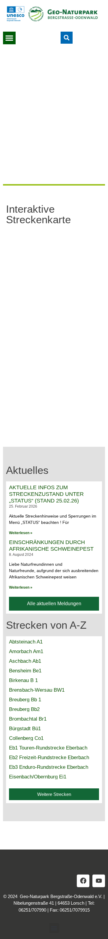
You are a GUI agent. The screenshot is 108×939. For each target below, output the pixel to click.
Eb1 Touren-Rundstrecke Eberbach (48, 748)
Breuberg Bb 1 (25, 700)
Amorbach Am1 (26, 651)
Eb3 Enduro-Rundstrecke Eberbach (48, 767)
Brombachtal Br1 (27, 719)
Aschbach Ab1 (25, 661)
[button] (9, 38)
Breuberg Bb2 (24, 709)
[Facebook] (83, 881)
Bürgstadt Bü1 (25, 728)
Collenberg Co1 (26, 738)
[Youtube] (98, 881)
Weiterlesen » (20, 533)
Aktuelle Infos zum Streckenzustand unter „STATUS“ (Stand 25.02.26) (46, 493)
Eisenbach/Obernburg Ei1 (37, 777)
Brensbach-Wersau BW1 (36, 690)
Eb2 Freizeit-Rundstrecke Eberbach (49, 757)
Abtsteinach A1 (26, 642)
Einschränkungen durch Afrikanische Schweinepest (51, 545)
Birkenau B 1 (23, 680)
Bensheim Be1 (25, 671)
